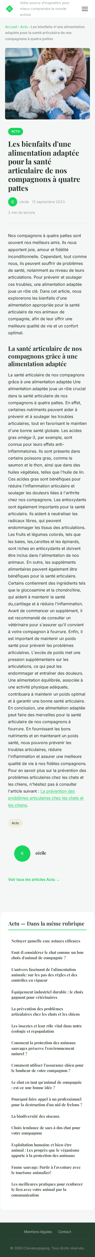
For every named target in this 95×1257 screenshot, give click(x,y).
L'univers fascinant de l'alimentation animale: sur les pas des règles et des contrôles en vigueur (44, 975)
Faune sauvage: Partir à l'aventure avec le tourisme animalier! (46, 1170)
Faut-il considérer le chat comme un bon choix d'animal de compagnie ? (47, 955)
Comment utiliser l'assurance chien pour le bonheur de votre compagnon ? (47, 1068)
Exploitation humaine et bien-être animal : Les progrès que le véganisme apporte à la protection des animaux (45, 1150)
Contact (64, 1231)
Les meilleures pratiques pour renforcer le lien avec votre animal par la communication (47, 1189)
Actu (24, 27)
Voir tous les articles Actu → (34, 879)
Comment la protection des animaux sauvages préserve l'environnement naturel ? (43, 1048)
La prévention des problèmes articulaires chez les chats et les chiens (46, 797)
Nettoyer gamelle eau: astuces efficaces (45, 940)
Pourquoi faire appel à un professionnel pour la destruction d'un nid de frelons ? (46, 1101)
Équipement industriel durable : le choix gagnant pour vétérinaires (47, 994)
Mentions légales (38, 1231)
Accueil (11, 27)
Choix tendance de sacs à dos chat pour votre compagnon (45, 1130)
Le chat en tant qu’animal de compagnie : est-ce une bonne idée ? (46, 1085)
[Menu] (85, 9)
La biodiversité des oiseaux (35, 1116)
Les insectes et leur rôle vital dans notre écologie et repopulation (46, 1028)
